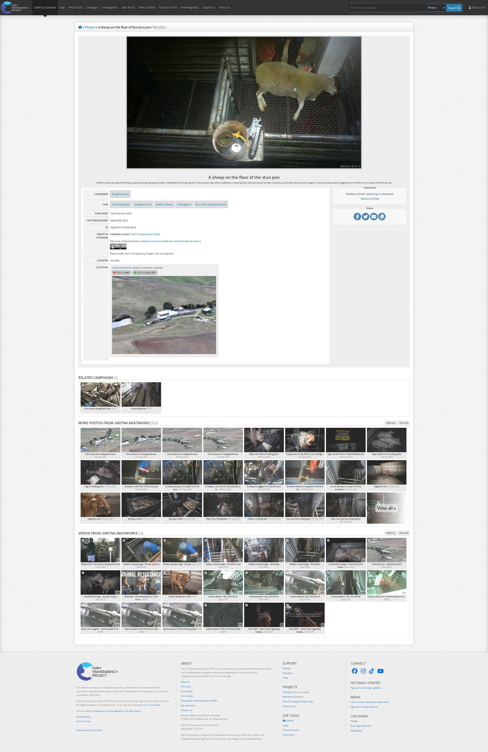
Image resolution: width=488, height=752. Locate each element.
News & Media (146, 7)
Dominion (296, 692)
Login (285, 725)
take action (135, 711)
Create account (291, 730)
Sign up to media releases (364, 706)
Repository (293, 696)
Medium (365, 198)
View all (391, 423)
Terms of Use (83, 721)
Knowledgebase (190, 7)
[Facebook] (355, 671)
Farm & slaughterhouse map (298, 701)
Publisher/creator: (120, 234)
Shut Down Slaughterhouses (211, 204)
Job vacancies (188, 705)
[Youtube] (380, 671)
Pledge (354, 721)
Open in (122, 272)
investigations (116, 711)
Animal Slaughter (121, 204)
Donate (287, 668)
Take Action (128, 7)
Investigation (184, 204)
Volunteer (288, 673)
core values (154, 704)
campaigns (98, 711)
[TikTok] (371, 671)
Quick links (288, 734)
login (376, 194)
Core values (187, 696)
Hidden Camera (164, 204)
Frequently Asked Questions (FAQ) (199, 700)
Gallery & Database (45, 7)
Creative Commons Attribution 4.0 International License (171, 241)
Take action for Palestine (89, 730)
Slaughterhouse (120, 194)
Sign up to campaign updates (366, 687)
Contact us (186, 710)
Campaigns (92, 7)
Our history (187, 691)
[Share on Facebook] (357, 216)
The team (186, 686)
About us (185, 681)
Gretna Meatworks (122, 267)
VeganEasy (356, 730)
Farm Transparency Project (145, 234)
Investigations (110, 7)
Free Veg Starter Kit (361, 725)
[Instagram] (363, 671)
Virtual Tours (75, 7)
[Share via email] (374, 216)
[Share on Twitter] (365, 216)
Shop (285, 677)
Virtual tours (289, 706)
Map (62, 7)
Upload (404, 423)
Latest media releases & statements (370, 702)
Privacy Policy (83, 716)
